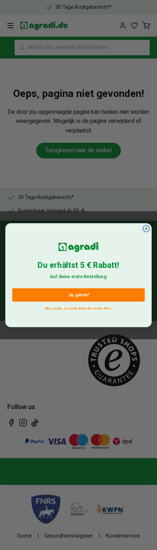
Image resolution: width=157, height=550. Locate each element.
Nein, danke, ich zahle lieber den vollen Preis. (78, 307)
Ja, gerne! (78, 294)
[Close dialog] (146, 228)
